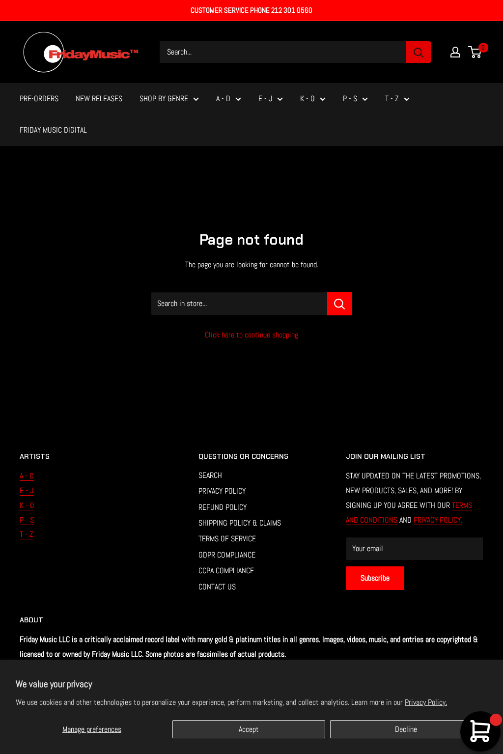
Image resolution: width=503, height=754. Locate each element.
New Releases (99, 98)
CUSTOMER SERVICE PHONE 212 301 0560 (251, 10)
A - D (223, 98)
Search (210, 475)
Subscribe (375, 578)
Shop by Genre (164, 98)
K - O (307, 98)
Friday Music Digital (53, 130)
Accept (249, 729)
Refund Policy (222, 507)
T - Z (392, 98)
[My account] (455, 52)
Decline (406, 729)
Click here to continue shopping (251, 335)
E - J (265, 98)
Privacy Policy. (426, 702)
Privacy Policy (222, 491)
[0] (475, 52)
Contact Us (217, 587)
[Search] (418, 52)
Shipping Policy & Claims (239, 523)
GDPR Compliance (226, 555)
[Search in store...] (339, 303)
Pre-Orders (39, 98)
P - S (350, 98)
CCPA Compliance (226, 570)
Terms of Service (227, 538)
